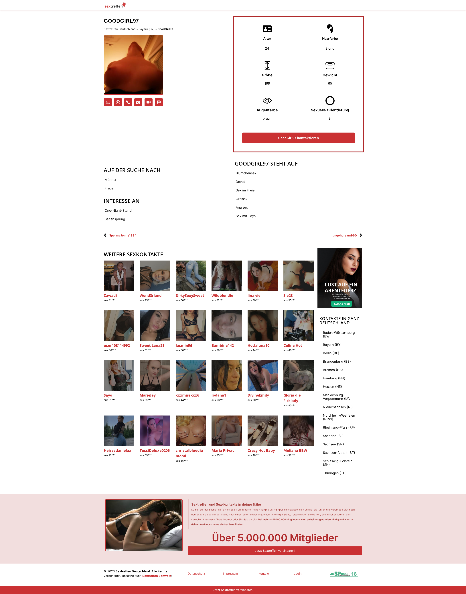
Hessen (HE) (332, 387)
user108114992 (117, 345)
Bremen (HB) (333, 370)
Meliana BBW (295, 450)
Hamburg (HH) (334, 378)
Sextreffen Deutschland (120, 29)
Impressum (230, 573)
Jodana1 (219, 395)
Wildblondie (222, 295)
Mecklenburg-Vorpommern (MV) (337, 397)
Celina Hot (292, 345)
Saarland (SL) (333, 436)
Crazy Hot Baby (261, 450)
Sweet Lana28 (152, 345)
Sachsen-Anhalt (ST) (339, 453)
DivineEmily (258, 395)
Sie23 (288, 295)
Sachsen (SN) (333, 444)
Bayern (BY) (147, 29)
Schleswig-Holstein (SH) (337, 463)
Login (297, 573)
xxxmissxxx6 (187, 395)
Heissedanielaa (117, 450)
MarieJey (148, 395)
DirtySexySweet (190, 295)
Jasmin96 (184, 345)
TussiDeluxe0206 (155, 450)
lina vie (254, 295)
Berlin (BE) (331, 353)
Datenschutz (196, 573)
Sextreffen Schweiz (156, 576)
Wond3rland (151, 295)
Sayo (108, 395)
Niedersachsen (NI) (338, 407)
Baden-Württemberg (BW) (339, 334)
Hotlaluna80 (258, 345)
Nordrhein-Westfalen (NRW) (339, 417)
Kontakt (263, 573)
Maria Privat (223, 450)
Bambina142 (223, 345)
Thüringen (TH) (335, 473)
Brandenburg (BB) (337, 361)
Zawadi (110, 295)
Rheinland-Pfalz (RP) (339, 427)
